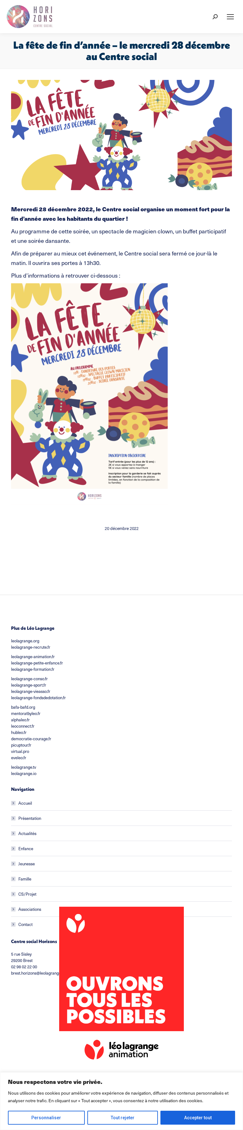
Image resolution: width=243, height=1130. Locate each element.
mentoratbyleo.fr (25, 713)
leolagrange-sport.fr (28, 685)
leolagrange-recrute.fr (30, 647)
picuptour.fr (21, 745)
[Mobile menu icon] (230, 16)
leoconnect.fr (22, 726)
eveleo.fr (18, 757)
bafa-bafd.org (23, 707)
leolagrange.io (23, 773)
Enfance (25, 848)
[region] (121, 1101)
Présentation (29, 818)
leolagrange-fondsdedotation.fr (38, 697)
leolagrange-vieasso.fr (30, 691)
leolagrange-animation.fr (33, 656)
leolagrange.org (25, 641)
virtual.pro (20, 751)
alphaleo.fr (20, 720)
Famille (24, 879)
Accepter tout (198, 1117)
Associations (29, 909)
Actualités (27, 833)
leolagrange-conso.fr (29, 679)
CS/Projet (27, 894)
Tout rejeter (122, 1117)
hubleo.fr (19, 732)
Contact (25, 924)
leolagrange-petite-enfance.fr (37, 663)
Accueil (25, 803)
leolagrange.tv (23, 767)
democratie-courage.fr (31, 739)
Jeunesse (26, 864)
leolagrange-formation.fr (32, 669)
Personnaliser (46, 1117)
